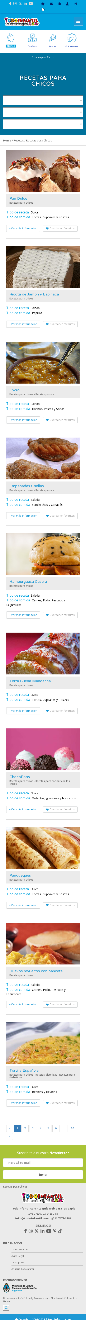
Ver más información (23, 228)
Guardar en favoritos (62, 228)
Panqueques (20, 875)
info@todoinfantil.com (32, 1218)
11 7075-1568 (62, 1218)
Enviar (43, 1174)
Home (7, 140)
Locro (14, 390)
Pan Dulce (18, 198)
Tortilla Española (24, 1070)
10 (72, 1128)
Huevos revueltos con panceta (36, 971)
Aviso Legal (17, 1255)
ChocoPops (19, 776)
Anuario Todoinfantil (22, 1268)
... (64, 1128)
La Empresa (17, 1262)
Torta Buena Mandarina (30, 681)
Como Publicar (19, 1249)
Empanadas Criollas (26, 486)
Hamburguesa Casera (28, 581)
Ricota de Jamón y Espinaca (34, 294)
